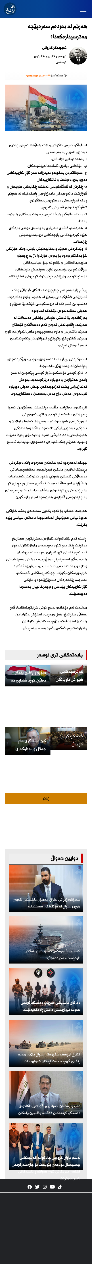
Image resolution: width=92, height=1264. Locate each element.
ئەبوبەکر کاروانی (54, 48)
